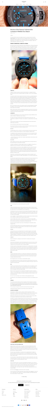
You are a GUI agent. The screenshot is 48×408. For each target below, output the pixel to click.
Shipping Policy (37, 393)
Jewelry (3, 392)
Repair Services (26, 396)
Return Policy (37, 392)
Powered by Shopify (11, 406)
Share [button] (12, 35)
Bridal (2, 393)
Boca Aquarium (15, 392)
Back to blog (25, 376)
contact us (16, 49)
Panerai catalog (12, 38)
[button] (3, 2)
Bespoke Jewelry (26, 397)
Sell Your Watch (26, 393)
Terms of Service (38, 396)
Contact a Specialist (26, 392)
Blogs (13, 393)
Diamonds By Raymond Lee (6, 406)
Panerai (11, 156)
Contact (14, 396)
